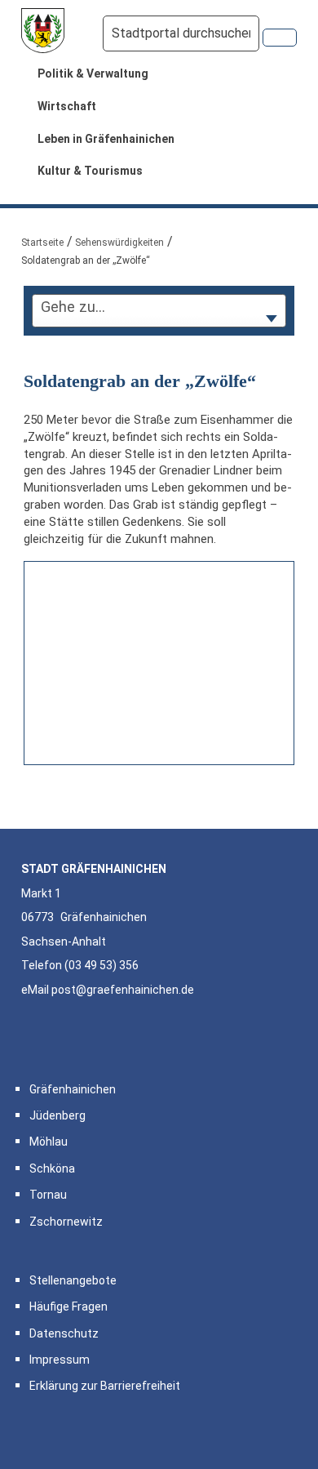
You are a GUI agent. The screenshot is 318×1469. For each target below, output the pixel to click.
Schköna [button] (52, 1168)
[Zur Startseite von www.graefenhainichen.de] (43, 33)
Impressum (59, 1359)
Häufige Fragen (68, 1306)
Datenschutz (64, 1333)
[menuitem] (159, 74)
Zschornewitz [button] (66, 1221)
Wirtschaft (67, 106)
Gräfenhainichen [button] (72, 1089)
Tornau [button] (48, 1194)
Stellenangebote (73, 1280)
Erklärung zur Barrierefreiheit (104, 1385)
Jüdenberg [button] (57, 1115)
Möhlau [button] (48, 1141)
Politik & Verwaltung (93, 73)
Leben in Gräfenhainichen (106, 138)
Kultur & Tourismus (90, 170)
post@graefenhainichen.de (122, 989)
